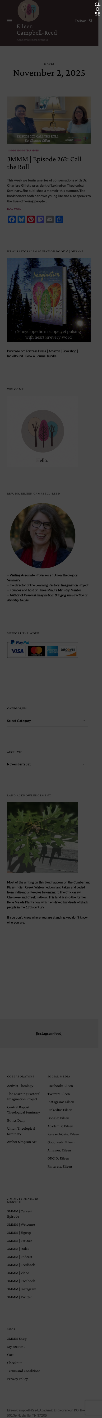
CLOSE (97, 4)
